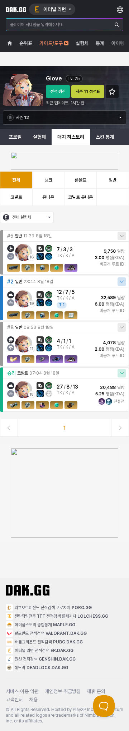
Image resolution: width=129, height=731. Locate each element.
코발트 (16, 197)
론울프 (80, 180)
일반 (112, 180)
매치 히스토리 (70, 137)
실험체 (39, 137)
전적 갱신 (58, 91)
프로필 (15, 137)
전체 (16, 180)
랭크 (48, 180)
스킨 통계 (105, 137)
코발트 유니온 (80, 197)
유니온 (48, 197)
